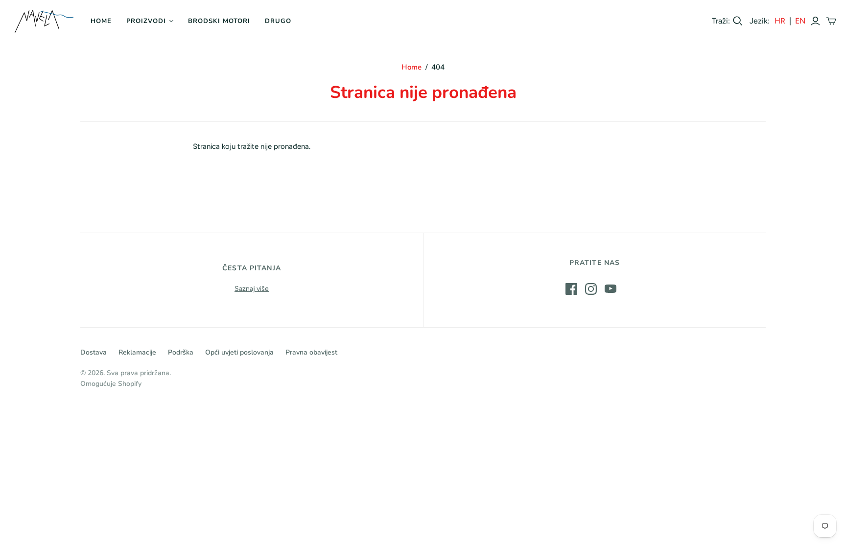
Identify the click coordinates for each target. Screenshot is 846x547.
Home (101, 21)
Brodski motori (219, 21)
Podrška (180, 352)
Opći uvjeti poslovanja (239, 352)
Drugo (278, 21)
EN (800, 20)
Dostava (93, 352)
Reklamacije (137, 352)
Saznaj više (252, 289)
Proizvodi (146, 21)
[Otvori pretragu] (738, 21)
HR (780, 20)
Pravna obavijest (311, 352)
